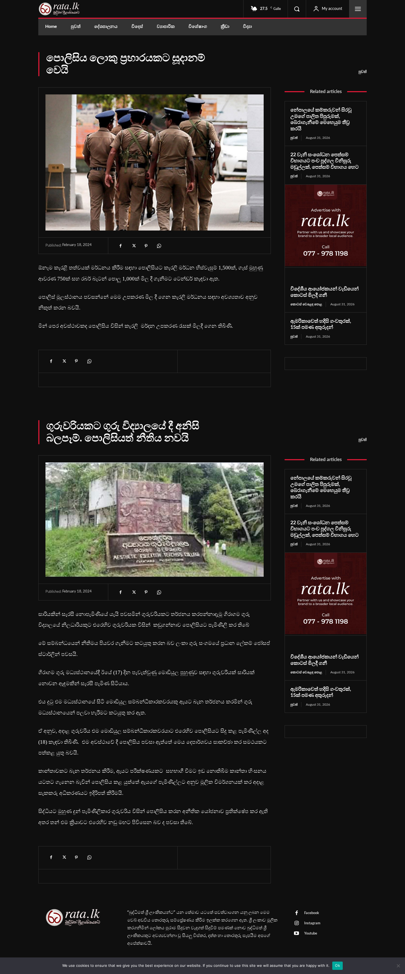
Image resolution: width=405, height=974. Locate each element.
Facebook (311, 913)
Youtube (310, 933)
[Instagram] (296, 923)
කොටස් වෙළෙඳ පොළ (306, 304)
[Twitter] (133, 246)
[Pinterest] (146, 246)
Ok (337, 965)
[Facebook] (120, 246)
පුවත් (362, 72)
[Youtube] (296, 934)
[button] (297, 9)
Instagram (312, 923)
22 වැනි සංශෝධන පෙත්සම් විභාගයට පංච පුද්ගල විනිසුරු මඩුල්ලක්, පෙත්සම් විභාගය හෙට (324, 161)
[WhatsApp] (158, 246)
